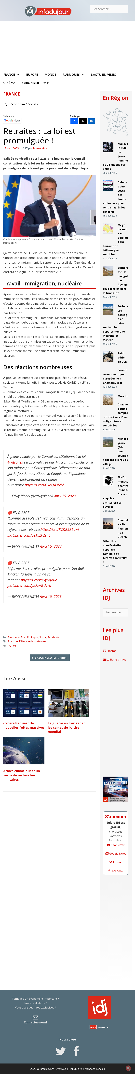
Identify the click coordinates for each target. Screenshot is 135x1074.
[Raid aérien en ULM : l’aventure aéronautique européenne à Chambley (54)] (108, 363)
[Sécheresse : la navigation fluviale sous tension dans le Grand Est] (108, 278)
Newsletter (117, 845)
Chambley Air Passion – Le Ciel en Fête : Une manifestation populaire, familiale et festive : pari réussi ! (115, 541)
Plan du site (75, 1068)
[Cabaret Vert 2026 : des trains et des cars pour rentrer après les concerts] (108, 192)
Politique (32, 637)
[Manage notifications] (128, 1068)
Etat (23, 637)
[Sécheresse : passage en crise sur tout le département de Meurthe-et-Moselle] (108, 316)
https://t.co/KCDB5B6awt (60, 529)
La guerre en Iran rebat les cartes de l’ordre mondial (66, 727)
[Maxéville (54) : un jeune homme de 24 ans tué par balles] (108, 153)
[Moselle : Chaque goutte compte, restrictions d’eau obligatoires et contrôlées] (108, 406)
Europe (32, 74)
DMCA (93, 1028)
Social (32, 104)
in (91, 121)
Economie (17, 104)
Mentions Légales (95, 1068)
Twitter (117, 862)
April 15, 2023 (65, 495)
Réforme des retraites (32, 641)
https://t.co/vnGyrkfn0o (39, 579)
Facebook (116, 871)
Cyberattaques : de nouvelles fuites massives (23, 725)
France (9, 74)
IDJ (5, 104)
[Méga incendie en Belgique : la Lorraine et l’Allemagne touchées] (108, 235)
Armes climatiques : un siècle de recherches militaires (21, 775)
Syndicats (53, 637)
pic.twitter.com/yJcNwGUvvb (29, 585)
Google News (117, 853)
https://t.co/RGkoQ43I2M (44, 484)
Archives (61, 1068)
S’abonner (35, 83)
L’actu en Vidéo (103, 74)
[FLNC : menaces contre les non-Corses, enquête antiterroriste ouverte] (108, 487)
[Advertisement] (67, 45)
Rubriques (71, 74)
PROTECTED (103, 1028)
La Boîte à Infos (116, 659)
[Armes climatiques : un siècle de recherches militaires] (23, 750)
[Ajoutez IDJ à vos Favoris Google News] (12, 120)
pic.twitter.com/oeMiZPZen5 (29, 535)
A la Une (13, 641)
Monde (50, 74)
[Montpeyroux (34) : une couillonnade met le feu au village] (108, 449)
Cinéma (9, 83)
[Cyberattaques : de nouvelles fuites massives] (23, 703)
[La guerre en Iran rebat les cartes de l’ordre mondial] (68, 703)
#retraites (15, 462)
